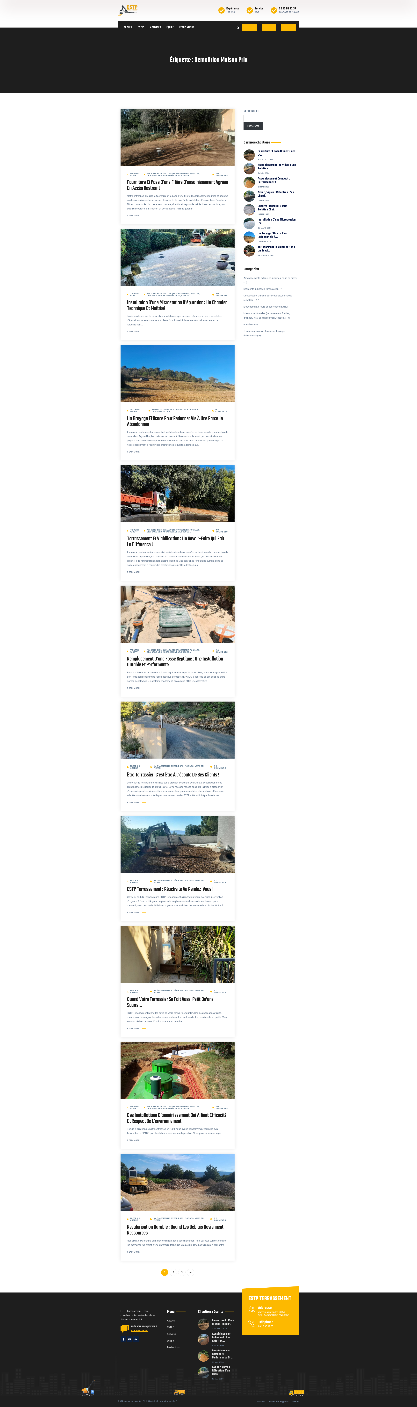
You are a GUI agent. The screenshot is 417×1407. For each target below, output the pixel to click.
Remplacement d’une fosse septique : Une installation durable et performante (175, 662)
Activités (155, 27)
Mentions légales (279, 1401)
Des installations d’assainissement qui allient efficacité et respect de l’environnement (177, 1118)
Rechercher (251, 111)
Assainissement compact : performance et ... (274, 180)
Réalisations (186, 27)
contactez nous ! (139, 1330)
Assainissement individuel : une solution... (277, 167)
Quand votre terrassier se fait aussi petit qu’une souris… (170, 1002)
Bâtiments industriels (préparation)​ (261, 288)
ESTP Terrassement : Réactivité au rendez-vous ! (170, 889)
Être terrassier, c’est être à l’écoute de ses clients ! (173, 775)
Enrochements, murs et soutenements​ (264, 306)
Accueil (128, 27)
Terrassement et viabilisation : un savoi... (276, 249)
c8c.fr (295, 1401)
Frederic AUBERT (134, 174)
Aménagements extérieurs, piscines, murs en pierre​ (179, 767)
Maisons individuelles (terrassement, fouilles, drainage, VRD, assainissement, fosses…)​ (173, 174)
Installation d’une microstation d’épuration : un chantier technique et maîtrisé (177, 306)
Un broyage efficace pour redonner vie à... (272, 235)
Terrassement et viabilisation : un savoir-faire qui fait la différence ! (175, 542)
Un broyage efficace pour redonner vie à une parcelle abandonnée (175, 422)
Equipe (170, 27)
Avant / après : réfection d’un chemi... (276, 194)
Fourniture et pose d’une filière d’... (276, 153)
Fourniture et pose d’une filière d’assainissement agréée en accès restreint (177, 185)
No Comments (222, 174)
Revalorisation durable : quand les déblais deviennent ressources (175, 1230)
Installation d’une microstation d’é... (277, 221)
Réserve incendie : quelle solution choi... (272, 208)
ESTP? (141, 27)
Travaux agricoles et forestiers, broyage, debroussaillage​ (175, 411)
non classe (249, 324)
